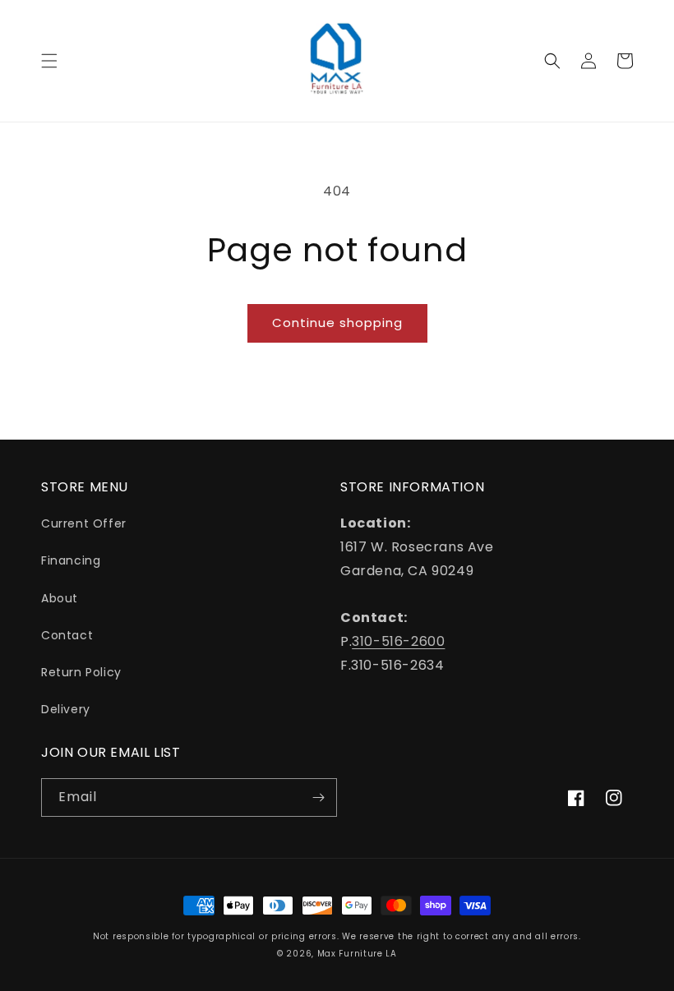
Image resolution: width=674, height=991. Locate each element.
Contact (67, 635)
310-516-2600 (398, 641)
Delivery (65, 709)
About (59, 598)
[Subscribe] (318, 797)
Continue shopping (337, 322)
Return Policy (81, 672)
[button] (49, 61)
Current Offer (84, 523)
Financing (70, 560)
